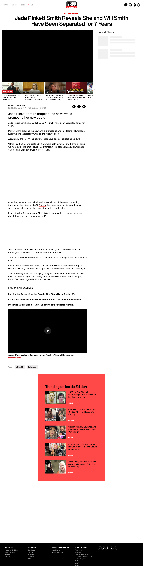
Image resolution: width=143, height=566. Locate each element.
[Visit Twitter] (104, 548)
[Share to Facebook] (74, 107)
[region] (47, 331)
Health (71, 420)
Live (31, 5)
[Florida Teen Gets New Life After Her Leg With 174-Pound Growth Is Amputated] (71, 449)
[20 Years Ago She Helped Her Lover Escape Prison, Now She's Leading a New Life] (71, 397)
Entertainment (71, 13)
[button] (47, 330)
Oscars (42, 205)
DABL (77, 561)
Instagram (31, 554)
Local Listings (56, 550)
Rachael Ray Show (81, 559)
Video (22, 5)
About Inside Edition (12, 550)
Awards (7, 554)
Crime (14, 5)
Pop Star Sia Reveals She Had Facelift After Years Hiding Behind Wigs (42, 294)
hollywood (32, 367)
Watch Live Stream (58, 552)
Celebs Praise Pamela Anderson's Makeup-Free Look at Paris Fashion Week (45, 299)
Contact (7, 557)
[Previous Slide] (2, 88)
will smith (19, 367)
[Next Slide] (93, 88)
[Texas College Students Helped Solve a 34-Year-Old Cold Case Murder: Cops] (71, 467)
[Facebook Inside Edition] (126, 5)
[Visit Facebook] (100, 548)
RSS (29, 559)
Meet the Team (10, 552)
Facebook (31, 550)
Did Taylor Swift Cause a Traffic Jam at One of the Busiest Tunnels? (41, 305)
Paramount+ (79, 550)
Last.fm (77, 563)
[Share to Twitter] (79, 107)
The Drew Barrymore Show (83, 557)
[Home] (71, 5)
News (5, 5)
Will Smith (49, 122)
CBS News (78, 552)
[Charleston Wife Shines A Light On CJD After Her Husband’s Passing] (71, 414)
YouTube (31, 557)
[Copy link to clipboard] (84, 107)
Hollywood (29, 138)
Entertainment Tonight (82, 554)
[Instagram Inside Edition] (134, 5)
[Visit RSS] (115, 548)
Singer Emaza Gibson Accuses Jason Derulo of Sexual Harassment (41, 355)
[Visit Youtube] (111, 548)
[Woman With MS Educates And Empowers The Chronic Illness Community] (71, 432)
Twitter (30, 552)
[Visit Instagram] (107, 548)
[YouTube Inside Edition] (138, 5)
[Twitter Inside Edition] (130, 5)
